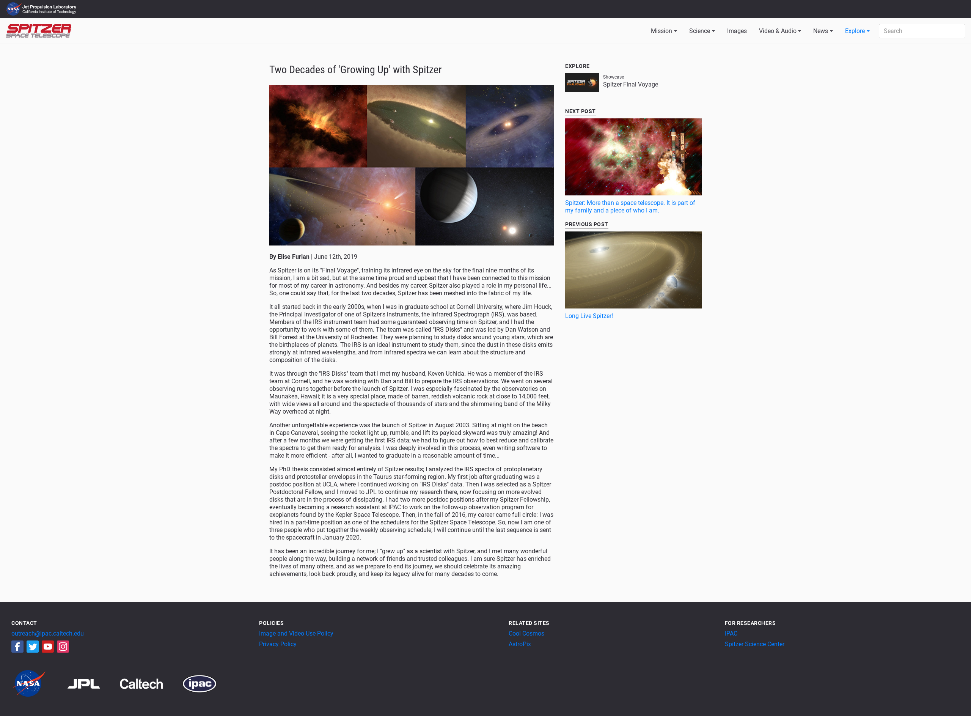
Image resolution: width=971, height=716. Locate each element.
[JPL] (93, 683)
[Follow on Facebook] (17, 646)
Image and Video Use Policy (296, 633)
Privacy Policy (278, 644)
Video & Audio (778, 31)
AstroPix (520, 644)
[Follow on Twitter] (33, 646)
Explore (855, 31)
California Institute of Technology (50, 12)
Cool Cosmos (526, 633)
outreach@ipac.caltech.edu (47, 633)
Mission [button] (661, 31)
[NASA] (38, 683)
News (820, 31)
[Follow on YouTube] (48, 646)
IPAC (731, 633)
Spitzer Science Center (754, 644)
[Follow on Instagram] (63, 646)
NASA (15, 9)
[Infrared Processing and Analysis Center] (199, 683)
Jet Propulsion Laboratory (50, 5)
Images (737, 31)
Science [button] (699, 31)
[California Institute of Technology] (150, 683)
